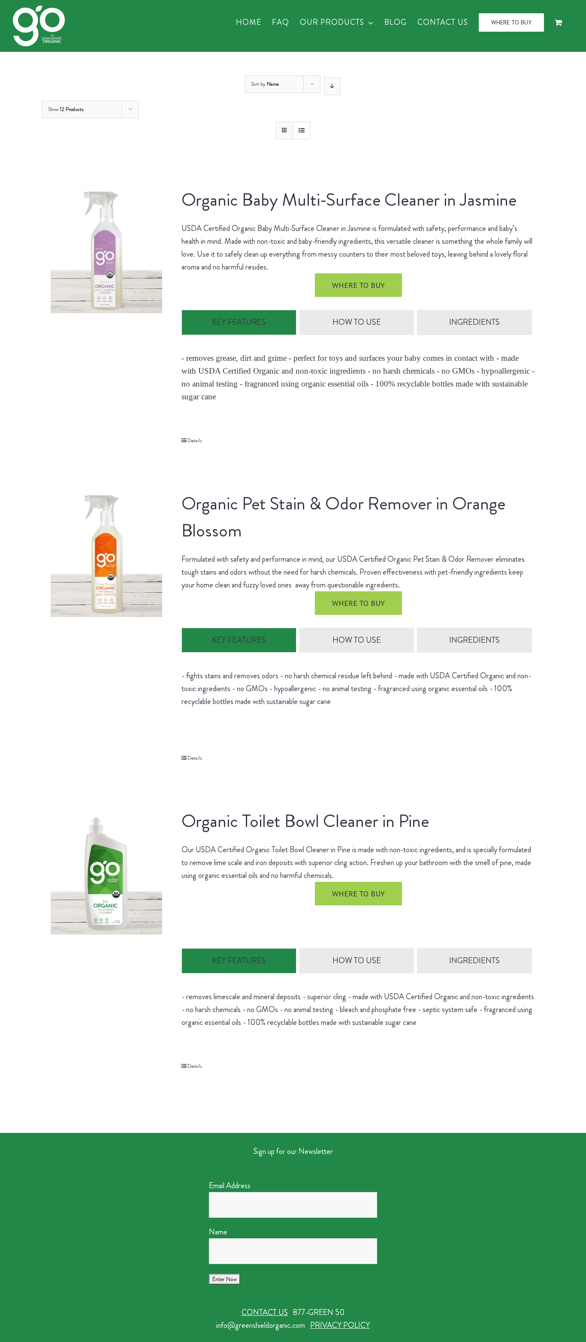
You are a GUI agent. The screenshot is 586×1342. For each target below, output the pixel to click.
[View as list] (301, 130)
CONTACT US (265, 1312)
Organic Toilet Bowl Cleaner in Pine (305, 821)
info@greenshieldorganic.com (260, 1325)
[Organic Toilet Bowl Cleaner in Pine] (106, 871)
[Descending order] (332, 86)
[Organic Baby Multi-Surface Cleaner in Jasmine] (106, 249)
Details (194, 440)
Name (218, 1231)
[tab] (238, 322)
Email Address (230, 1185)
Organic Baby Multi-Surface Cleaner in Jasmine (349, 200)
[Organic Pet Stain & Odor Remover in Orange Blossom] (106, 553)
